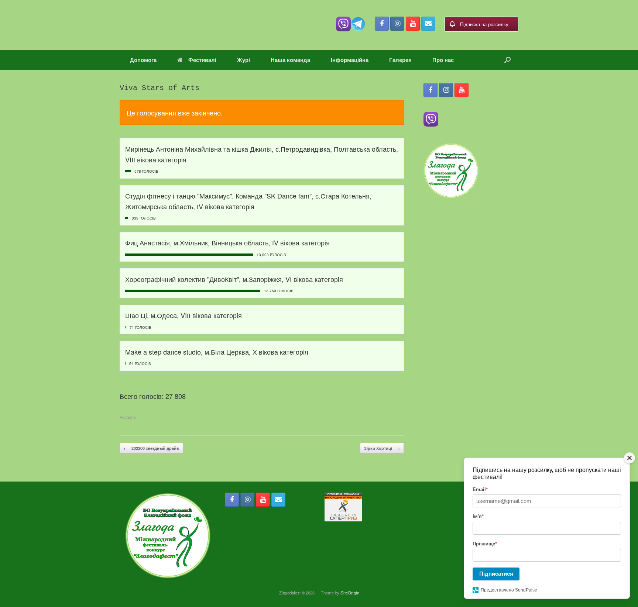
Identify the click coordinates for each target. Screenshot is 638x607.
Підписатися (496, 573)
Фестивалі (202, 60)
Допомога (143, 60)
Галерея (400, 60)
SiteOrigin (349, 593)
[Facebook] (382, 24)
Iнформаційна (349, 60)
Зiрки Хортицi (382, 448)
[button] (507, 60)
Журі (243, 60)
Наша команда (290, 60)
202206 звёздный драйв (151, 448)
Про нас (443, 60)
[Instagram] (397, 24)
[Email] (428, 24)
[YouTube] (413, 24)
